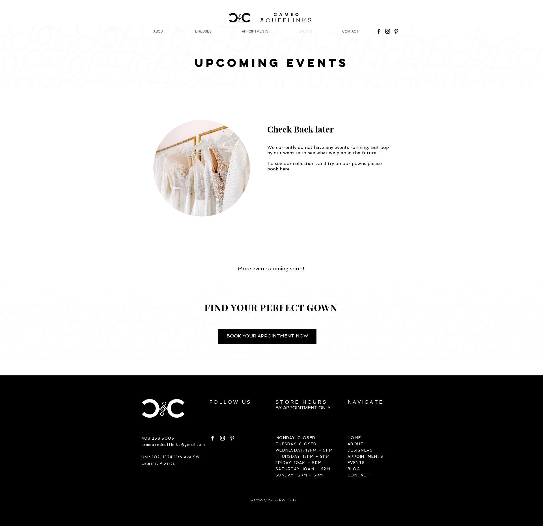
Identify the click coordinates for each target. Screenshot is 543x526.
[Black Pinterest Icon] (396, 31)
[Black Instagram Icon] (387, 31)
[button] (203, 32)
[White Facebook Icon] (212, 438)
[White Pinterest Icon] (232, 438)
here (285, 169)
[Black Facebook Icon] (379, 31)
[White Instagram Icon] (222, 438)
